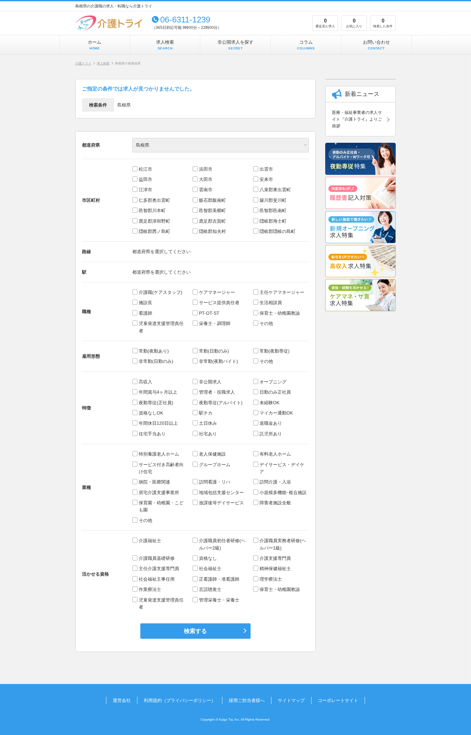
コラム (306, 44)
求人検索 (165, 44)
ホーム (94, 44)
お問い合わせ (376, 44)
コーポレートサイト (338, 700)
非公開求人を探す (235, 44)
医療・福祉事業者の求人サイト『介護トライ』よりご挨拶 (357, 119)
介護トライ (83, 63)
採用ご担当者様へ (247, 700)
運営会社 (122, 700)
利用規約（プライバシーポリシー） (180, 700)
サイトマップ (291, 700)
